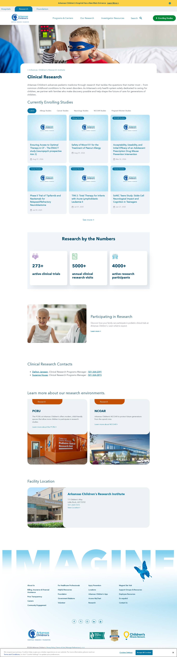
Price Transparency (34, 597)
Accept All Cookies (144, 652)
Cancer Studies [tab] (63, 111)
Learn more (96, 331)
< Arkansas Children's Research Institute (46, 70)
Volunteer (61, 603)
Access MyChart (94, 598)
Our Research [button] (87, 18)
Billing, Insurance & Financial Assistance (38, 591)
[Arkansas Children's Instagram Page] (87, 621)
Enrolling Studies (165, 18)
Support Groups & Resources (130, 590)
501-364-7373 (74, 505)
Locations (92, 590)
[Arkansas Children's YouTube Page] (100, 621)
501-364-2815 (95, 375)
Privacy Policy (50, 647)
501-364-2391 (95, 371)
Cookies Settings (126, 652)
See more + (88, 219)
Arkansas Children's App (98, 594)
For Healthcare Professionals (69, 585)
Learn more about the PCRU (44, 427)
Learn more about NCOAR (106, 424)
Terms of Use (60, 647)
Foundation (42, 9)
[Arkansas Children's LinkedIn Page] (94, 621)
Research (23, 9)
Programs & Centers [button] (63, 18)
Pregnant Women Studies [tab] (121, 111)
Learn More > (113, 3)
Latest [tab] (32, 111)
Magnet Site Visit (125, 585)
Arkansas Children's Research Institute (96, 494)
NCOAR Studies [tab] (100, 111)
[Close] (173, 652)
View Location (73, 507)
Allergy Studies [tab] (45, 111)
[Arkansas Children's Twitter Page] (81, 621)
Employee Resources (127, 594)
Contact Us (123, 603)
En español (123, 598)
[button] (170, 3)
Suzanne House (40, 375)
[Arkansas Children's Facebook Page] (74, 621)
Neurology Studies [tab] (81, 111)
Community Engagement (36, 605)
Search (134, 18)
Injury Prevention (94, 585)
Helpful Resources (65, 590)
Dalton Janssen (40, 371)
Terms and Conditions (12, 654)
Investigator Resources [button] (112, 18)
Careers (30, 601)
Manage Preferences (73, 647)
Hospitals (6, 9)
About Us (31, 585)
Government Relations (66, 598)
